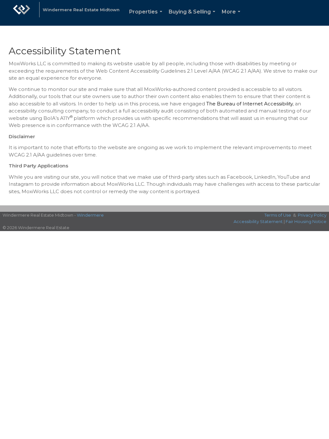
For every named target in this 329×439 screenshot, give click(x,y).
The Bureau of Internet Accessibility (249, 104)
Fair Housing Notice (306, 221)
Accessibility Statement (258, 221)
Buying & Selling (193, 17)
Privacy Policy (312, 215)
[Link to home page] (21, 13)
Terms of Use (277, 215)
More (232, 17)
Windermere (90, 215)
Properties (147, 17)
